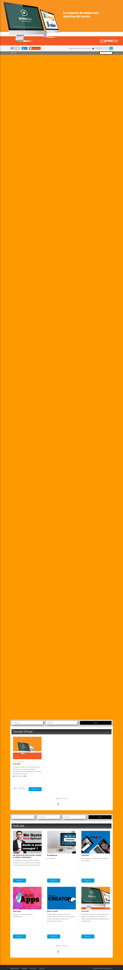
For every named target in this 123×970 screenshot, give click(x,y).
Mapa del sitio (14, 968)
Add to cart (35, 789)
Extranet (41, 968)
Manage (24, 968)
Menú (14, 53)
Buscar (96, 723)
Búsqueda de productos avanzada (79, 48)
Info (26, 776)
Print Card (33, 968)
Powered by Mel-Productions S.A (103, 968)
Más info (19, 880)
